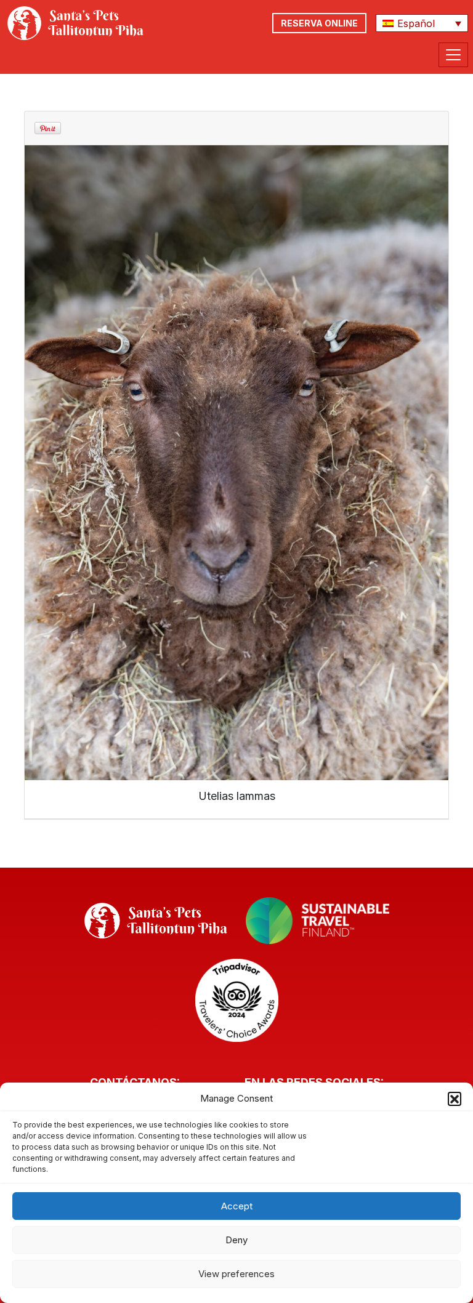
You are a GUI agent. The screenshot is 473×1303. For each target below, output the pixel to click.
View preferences (236, 1274)
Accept (237, 1206)
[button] (454, 1098)
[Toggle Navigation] (453, 54)
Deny (236, 1240)
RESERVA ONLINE (319, 23)
